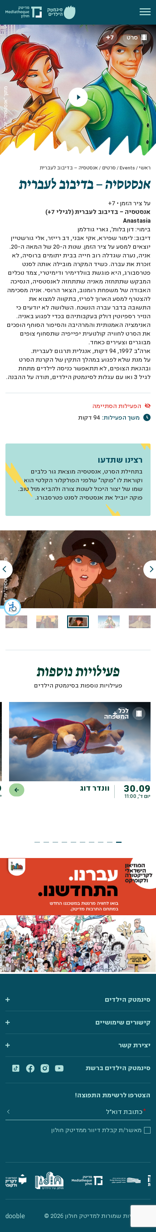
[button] (11, 607)
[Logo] (61, 12)
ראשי (145, 167)
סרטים (109, 167)
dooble (15, 1215)
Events (127, 167)
